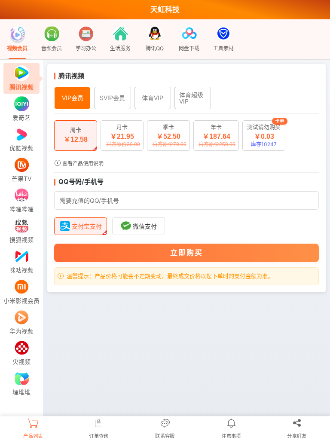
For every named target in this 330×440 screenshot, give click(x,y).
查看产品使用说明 (82, 163)
